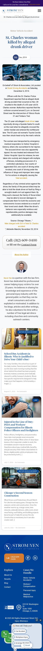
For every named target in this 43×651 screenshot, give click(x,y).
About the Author (21, 255)
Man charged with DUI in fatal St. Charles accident (21, 224)
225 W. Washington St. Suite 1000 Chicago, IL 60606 (30, 607)
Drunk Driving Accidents (17, 88)
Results (7, 579)
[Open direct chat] (36, 620)
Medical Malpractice (28, 595)
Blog (6, 583)
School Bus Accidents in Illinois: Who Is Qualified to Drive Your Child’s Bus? (19, 356)
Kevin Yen (8, 278)
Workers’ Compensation (29, 585)
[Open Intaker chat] (15, 650)
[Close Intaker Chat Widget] (40, 620)
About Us (8, 575)
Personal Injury (29, 590)
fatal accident (21, 178)
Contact (7, 587)
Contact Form (28, 245)
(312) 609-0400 (34, 4)
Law (35, 400)
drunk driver (30, 121)
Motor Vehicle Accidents (29, 579)
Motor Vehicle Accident (28, 332)
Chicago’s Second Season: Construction (18, 494)
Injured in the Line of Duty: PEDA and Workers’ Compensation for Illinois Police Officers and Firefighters (21, 426)
